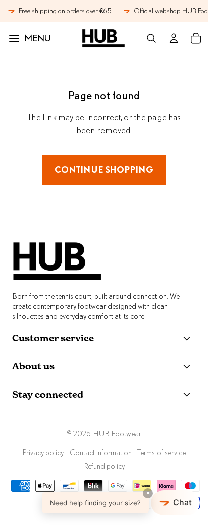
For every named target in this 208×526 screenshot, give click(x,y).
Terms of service (161, 452)
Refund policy (104, 466)
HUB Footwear (117, 433)
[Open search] (151, 38)
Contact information (101, 452)
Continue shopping (104, 169)
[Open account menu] (174, 38)
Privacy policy (43, 452)
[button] (121, 503)
